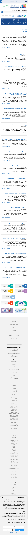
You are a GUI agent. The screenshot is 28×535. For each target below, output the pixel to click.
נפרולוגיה (14, 374)
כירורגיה (14, 327)
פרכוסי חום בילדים (14, 418)
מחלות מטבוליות (14, 458)
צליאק (14, 421)
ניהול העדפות (13, 527)
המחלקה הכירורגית (14, 356)
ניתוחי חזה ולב (14, 372)
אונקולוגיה (14, 484)
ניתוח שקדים (14, 410)
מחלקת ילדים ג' (14, 352)
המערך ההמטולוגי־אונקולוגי (14, 353)
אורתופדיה (14, 364)
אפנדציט (14, 388)
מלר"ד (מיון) (14, 461)
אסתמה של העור (14, 387)
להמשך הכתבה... (5, 47)
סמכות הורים (14, 464)
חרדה (14, 452)
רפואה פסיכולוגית (14, 328)
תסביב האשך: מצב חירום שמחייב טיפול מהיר (16, 253)
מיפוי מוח (14, 401)
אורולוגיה (24, 31)
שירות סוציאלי (14, 477)
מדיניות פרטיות (13, 532)
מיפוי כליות (14, 403)
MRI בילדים (14, 398)
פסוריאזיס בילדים (14, 419)
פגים (14, 470)
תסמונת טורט (14, 428)
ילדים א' (14, 485)
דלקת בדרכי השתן (14, 390)
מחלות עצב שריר (14, 459)
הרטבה (14, 450)
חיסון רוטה (14, 394)
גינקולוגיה (14, 446)
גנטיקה (14, 447)
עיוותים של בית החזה (14, 468)
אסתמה (14, 385)
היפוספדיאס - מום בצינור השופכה (19, 207)
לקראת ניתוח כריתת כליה (21, 34)
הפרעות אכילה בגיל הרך (14, 369)
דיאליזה (14, 449)
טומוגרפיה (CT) (14, 453)
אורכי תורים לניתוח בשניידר (14, 341)
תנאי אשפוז (14, 338)
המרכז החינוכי (14, 325)
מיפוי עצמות (14, 404)
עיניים (14, 375)
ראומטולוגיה (14, 473)
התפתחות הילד (14, 371)
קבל (19, 530)
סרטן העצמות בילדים (14, 413)
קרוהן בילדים (14, 424)
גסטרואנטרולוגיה (14, 324)
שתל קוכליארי (14, 331)
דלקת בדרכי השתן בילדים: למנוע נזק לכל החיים (15, 267)
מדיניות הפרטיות (11, 523)
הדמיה (14, 366)
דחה (8, 530)
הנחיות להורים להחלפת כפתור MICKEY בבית (16, 66)
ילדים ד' (14, 490)
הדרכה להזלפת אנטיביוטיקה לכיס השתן (17, 78)
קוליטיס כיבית (14, 422)
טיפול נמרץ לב (14, 355)
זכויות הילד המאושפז (14, 335)
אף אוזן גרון (14, 361)
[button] (2, 12)
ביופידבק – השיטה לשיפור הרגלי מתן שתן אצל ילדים (14, 223)
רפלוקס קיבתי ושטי (14, 425)
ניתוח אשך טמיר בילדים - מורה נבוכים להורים (16, 193)
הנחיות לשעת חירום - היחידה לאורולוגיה (17, 151)
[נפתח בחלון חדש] (6, 6)
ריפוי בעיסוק (14, 377)
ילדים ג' (14, 488)
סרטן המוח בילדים (14, 416)
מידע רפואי (18, 29)
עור (14, 467)
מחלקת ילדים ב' (14, 350)
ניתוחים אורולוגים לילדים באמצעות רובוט (17, 178)
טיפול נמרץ (14, 491)
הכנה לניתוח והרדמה (14, 368)
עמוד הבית (24, 29)
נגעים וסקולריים (14, 462)
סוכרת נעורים (14, 412)
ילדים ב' (14, 487)
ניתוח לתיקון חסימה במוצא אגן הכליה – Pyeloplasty (14, 139)
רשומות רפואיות (14, 337)
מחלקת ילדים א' (14, 349)
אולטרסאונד (14, 435)
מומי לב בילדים (14, 400)
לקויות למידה (14, 397)
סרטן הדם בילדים (14, 415)
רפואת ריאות (14, 330)
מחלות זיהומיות (14, 456)
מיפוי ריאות (14, 406)
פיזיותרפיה (14, 471)
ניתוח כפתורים (14, 409)
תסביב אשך (14, 427)
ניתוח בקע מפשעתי (14, 407)
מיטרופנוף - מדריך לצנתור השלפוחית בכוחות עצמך (14, 238)
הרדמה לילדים (14, 391)
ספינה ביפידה (14, 465)
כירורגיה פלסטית (14, 455)
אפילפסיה (14, 444)
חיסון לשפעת (14, 392)
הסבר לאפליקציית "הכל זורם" (19, 165)
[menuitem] (24, 21)
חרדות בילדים (14, 395)
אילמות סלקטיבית (14, 440)
